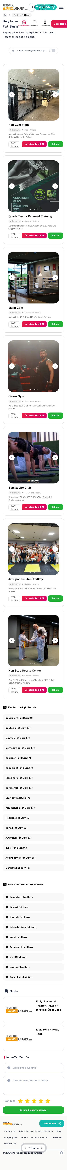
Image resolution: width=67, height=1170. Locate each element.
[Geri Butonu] (55, 94)
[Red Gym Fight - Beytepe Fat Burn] (33, 108)
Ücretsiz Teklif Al (34, 144)
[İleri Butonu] (12, 94)
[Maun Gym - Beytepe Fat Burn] (33, 290)
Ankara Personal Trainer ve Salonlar (36, 1131)
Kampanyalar (10, 1137)
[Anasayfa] (5, 15)
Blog (59, 1131)
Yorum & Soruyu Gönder (33, 1110)
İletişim (55, 144)
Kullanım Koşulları (39, 1137)
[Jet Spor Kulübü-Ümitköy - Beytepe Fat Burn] (33, 562)
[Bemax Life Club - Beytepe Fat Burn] (33, 471)
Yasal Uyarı (57, 1137)
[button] (32, 7)
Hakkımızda (9, 1131)
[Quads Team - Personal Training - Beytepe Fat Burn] (33, 200)
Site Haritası (10, 1143)
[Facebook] (61, 1153)
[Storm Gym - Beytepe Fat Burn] (33, 380)
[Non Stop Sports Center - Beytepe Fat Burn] (33, 654)
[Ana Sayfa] (16, 7)
